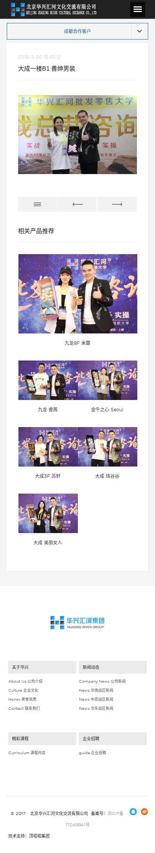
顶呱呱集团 (39, 836)
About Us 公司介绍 (25, 681)
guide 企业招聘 (92, 752)
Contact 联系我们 (24, 708)
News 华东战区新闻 (96, 708)
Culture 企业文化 (23, 690)
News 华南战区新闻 (96, 690)
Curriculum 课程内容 (27, 752)
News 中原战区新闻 (96, 699)
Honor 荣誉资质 (22, 699)
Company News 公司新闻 (102, 681)
